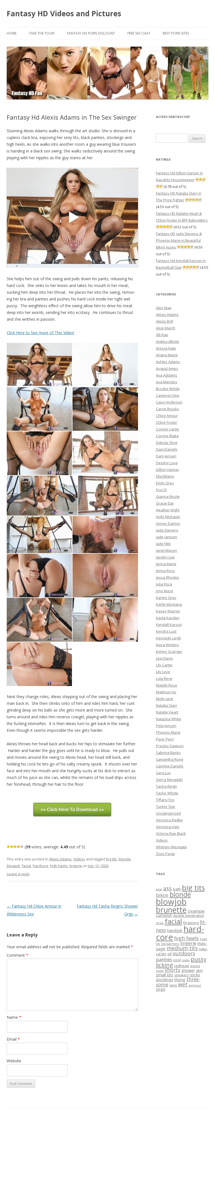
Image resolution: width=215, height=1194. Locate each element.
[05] (39, 453)
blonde (125, 859)
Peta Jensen (166, 725)
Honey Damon (168, 523)
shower (188, 970)
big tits (111, 859)
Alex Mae (164, 307)
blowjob (13, 865)
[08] (108, 496)
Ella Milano (165, 476)
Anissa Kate (166, 348)
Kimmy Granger (169, 651)
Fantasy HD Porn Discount (91, 33)
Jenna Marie (166, 563)
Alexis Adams (60, 859)
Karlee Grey (166, 597)
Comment (17, 955)
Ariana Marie (167, 354)
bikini (162, 895)
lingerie (75, 865)
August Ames (167, 368)
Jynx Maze (164, 590)
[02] (105, 365)
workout (195, 985)
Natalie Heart (167, 712)
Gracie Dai (165, 503)
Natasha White (168, 718)
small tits (164, 974)
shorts (172, 970)
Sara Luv (163, 772)
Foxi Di (161, 489)
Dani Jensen (166, 456)
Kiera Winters (167, 644)
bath (177, 889)
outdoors (184, 953)
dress (159, 923)
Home (12, 33)
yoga (160, 989)
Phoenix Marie (168, 732)
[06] (105, 453)
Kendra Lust (166, 631)
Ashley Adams (168, 361)
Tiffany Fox (165, 799)
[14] (105, 620)
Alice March (165, 328)
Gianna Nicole (168, 496)
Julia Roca (164, 584)
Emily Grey (165, 483)
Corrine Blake (167, 435)
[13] (39, 620)
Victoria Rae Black (171, 833)
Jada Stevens (167, 530)
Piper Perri (165, 739)
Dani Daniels (166, 449)
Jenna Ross (165, 570)
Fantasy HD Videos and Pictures (64, 13)
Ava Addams (166, 375)
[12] (105, 576)
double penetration (188, 915)
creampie (196, 911)
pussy (186, 960)
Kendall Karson (169, 624)
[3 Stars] (15, 846)
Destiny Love (167, 462)
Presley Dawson (170, 745)
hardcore (40, 865)
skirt (199, 970)
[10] (105, 534)
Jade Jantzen (166, 536)
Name (14, 1017)
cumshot (164, 915)
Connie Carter (167, 429)
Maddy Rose (166, 685)
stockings (164, 979)
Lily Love (163, 671)
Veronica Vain (167, 826)
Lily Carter (164, 664)
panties (164, 959)
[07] (42, 496)
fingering (191, 922)
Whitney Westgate (171, 846)
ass (167, 888)
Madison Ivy (166, 691)
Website (14, 1060)
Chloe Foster (166, 422)
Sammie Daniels (169, 766)
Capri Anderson (169, 402)
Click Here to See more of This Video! (40, 332)
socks (195, 974)
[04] (105, 409)
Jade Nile (163, 543)
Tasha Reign (166, 786)
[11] (39, 576)
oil (169, 953)
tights (173, 985)
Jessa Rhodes (167, 577)
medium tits (182, 948)
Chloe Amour (167, 415)
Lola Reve (164, 678)
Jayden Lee (165, 557)
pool (177, 960)
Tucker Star (165, 806)
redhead (181, 965)
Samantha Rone (169, 759)
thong (179, 979)
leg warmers (170, 944)
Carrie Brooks (167, 408)
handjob (175, 930)
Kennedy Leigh (168, 638)
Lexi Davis (164, 658)
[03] (39, 409)
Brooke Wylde (168, 388)
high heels (59, 865)
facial (26, 865)
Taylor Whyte (167, 793)
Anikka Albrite (167, 341)
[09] (39, 534)
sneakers (181, 975)
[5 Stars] (22, 846)
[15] (39, 664)
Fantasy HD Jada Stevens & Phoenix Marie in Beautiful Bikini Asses (179, 240)
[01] (39, 365)
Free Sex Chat (138, 33)
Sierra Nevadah (169, 779)
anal (159, 889)
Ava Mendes (166, 381)
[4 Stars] (18, 846)
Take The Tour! (42, 33)
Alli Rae (162, 334)
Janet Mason (166, 550)
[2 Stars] (11, 846)
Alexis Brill (164, 321)
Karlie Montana (169, 604)
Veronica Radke (169, 819)
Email (13, 1039)
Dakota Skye (166, 442)
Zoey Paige (165, 853)
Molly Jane (164, 698)
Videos (79, 859)
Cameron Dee (167, 395)
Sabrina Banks (168, 752)
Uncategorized (168, 813)
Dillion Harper (167, 469)
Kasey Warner (168, 611)
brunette (171, 909)
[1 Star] (8, 846)
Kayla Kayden (167, 617)
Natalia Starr (166, 705)
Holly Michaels (168, 516)
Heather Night (167, 509)
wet (183, 984)
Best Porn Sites (176, 33)
